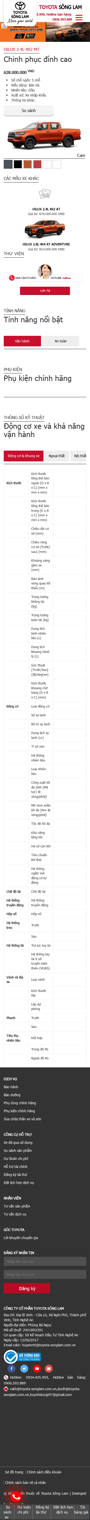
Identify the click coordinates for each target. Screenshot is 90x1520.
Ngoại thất (57, 455)
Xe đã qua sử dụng (18, 1142)
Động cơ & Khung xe (24, 455)
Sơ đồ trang (14, 1472)
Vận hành (22, 341)
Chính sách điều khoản (44, 1472)
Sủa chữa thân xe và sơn (22, 1119)
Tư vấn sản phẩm (17, 1206)
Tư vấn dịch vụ (15, 1214)
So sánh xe (7, 1511)
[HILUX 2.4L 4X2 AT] (45, 193)
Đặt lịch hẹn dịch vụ (19, 1182)
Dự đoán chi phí (16, 1158)
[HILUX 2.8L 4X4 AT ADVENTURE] (45, 229)
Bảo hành (11, 1086)
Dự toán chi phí (24, 1509)
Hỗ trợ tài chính (16, 1166)
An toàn (61, 341)
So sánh (29, 110)
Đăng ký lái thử (15, 1174)
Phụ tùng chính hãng (20, 1102)
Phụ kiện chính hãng (19, 1110)
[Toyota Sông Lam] (20, 12)
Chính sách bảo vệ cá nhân (25, 1482)
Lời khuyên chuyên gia (21, 1237)
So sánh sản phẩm (18, 1150)
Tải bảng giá (81, 1509)
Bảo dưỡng (12, 1094)
